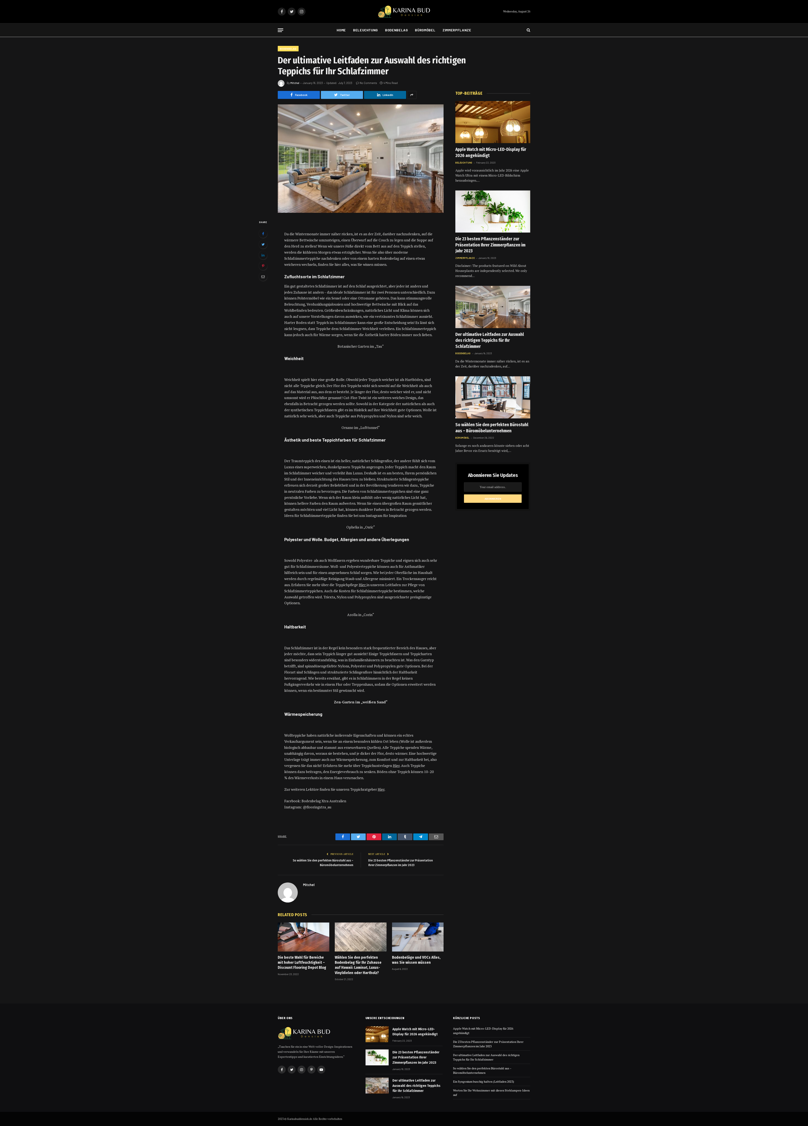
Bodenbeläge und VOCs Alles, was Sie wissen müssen (416, 960)
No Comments (368, 83)
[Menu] (280, 30)
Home (341, 30)
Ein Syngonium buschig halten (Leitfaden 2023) (483, 1081)
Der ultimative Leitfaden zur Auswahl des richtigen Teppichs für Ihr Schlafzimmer (489, 340)
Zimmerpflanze (457, 30)
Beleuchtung (365, 30)
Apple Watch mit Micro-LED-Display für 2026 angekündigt (490, 152)
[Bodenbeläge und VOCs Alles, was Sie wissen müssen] (418, 937)
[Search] (528, 30)
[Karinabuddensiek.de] (404, 12)
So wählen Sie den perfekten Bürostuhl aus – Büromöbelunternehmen (491, 428)
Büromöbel (425, 30)
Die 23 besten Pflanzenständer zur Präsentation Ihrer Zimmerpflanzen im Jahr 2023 (490, 245)
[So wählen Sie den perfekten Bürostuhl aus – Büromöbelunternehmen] (492, 397)
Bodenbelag (396, 30)
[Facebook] (263, 233)
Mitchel (294, 83)
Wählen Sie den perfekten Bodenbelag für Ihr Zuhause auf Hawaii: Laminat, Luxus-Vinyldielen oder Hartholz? (358, 965)
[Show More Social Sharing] (411, 95)
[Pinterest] (263, 266)
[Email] (263, 276)
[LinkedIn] (263, 255)
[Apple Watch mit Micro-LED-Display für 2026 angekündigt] (492, 122)
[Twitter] (263, 244)
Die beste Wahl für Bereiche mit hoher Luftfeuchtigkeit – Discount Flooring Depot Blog (302, 962)
